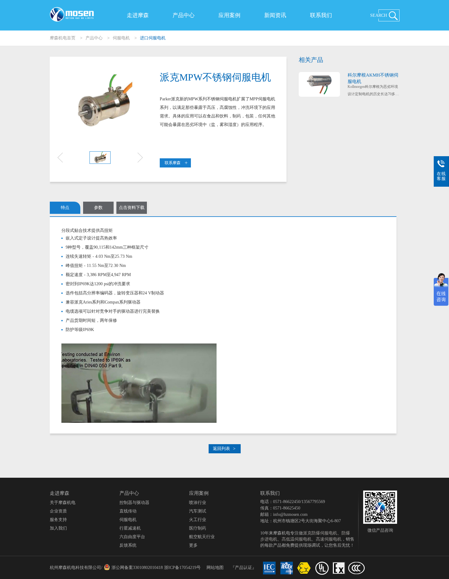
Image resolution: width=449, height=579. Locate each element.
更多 (193, 545)
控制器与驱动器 (134, 502)
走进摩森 (138, 15)
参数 (98, 207)
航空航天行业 (202, 536)
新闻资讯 (275, 15)
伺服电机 (121, 38)
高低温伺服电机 (297, 539)
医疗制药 (197, 528)
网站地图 (215, 567)
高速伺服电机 (328, 539)
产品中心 (184, 15)
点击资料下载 (131, 207)
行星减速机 (130, 528)
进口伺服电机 (153, 38)
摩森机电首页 (62, 38)
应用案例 (229, 15)
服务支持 (58, 519)
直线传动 (128, 511)
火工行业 (197, 519)
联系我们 (321, 15)
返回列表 (224, 448)
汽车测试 (197, 511)
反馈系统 (128, 545)
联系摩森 (173, 162)
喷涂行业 (197, 502)
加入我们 (58, 528)
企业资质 (58, 511)
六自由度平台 (132, 536)
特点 (65, 207)
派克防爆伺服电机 (320, 533)
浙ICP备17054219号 (182, 567)
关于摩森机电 (62, 502)
